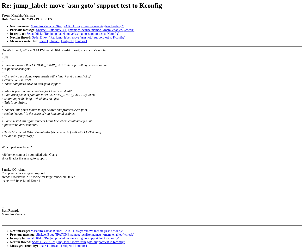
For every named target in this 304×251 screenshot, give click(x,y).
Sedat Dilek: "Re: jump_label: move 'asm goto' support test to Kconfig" (73, 33)
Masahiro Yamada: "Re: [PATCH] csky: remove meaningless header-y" (77, 26)
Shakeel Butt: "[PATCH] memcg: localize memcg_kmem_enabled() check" (85, 30)
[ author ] (81, 41)
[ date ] (43, 41)
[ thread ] (54, 41)
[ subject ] (67, 41)
